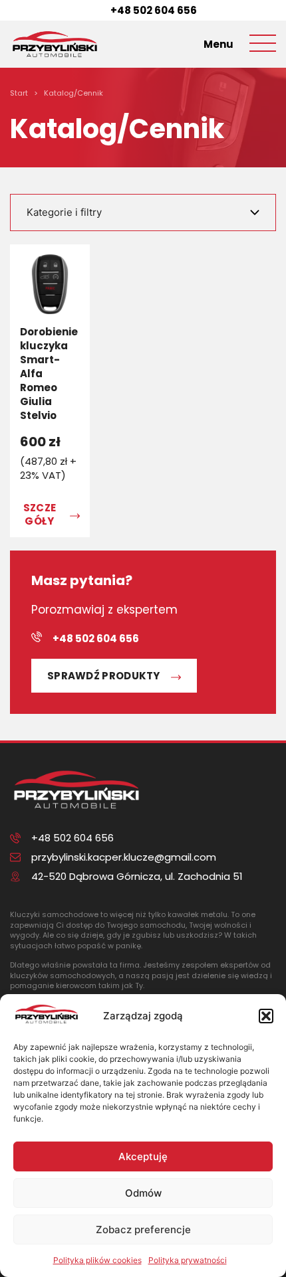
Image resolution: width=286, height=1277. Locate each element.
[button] (266, 1016)
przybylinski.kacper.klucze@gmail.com (123, 857)
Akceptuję (143, 1156)
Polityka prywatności (187, 1260)
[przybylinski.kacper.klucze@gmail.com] (15, 857)
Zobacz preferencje (143, 1229)
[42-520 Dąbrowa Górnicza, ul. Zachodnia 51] (15, 876)
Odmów (143, 1193)
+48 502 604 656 (153, 10)
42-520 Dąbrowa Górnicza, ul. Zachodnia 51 (137, 876)
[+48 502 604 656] (94, 10)
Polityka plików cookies (97, 1260)
